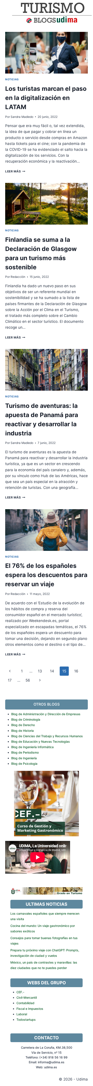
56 (28, 680)
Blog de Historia (22, 730)
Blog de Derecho (23, 725)
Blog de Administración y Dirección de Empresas (45, 714)
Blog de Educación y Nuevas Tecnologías (40, 741)
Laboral (21, 1014)
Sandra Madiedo (22, 117)
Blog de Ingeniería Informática (32, 747)
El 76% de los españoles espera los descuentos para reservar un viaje (46, 575)
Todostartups (26, 1019)
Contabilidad (25, 1003)
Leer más (15, 171)
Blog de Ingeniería (24, 758)
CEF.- (20, 992)
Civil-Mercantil (26, 997)
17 (10, 680)
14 (52, 671)
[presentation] (46, 53)
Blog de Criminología (25, 719)
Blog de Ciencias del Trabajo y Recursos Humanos (47, 736)
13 (40, 671)
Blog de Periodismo (25, 752)
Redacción (18, 276)
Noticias (12, 79)
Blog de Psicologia (24, 763)
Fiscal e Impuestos (29, 1008)
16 (76, 671)
